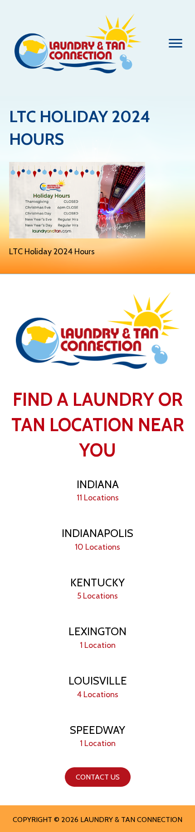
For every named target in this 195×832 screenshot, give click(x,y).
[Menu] (175, 43)
